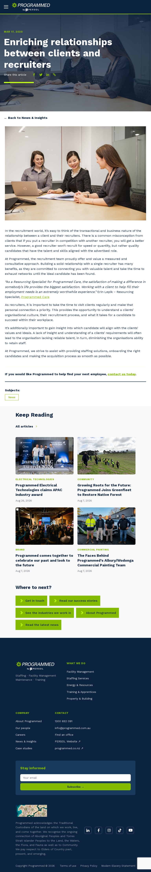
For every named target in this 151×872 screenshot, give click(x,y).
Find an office (64, 734)
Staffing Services (78, 678)
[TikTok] (119, 830)
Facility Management (80, 671)
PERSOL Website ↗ (68, 741)
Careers (20, 734)
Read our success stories (78, 600)
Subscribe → (75, 786)
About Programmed (101, 613)
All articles (25, 426)
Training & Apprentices (81, 691)
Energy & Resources (80, 685)
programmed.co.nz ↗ (69, 748)
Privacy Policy (88, 865)
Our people (23, 728)
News (11, 397)
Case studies (24, 748)
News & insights (26, 741)
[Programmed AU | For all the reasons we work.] (29, 6)
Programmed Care (35, 297)
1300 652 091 (63, 721)
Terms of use (68, 865)
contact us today (121, 374)
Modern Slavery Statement (118, 865)
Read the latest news (41, 625)
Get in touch (34, 600)
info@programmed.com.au (72, 728)
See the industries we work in (48, 613)
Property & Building (79, 698)
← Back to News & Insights (25, 118)
